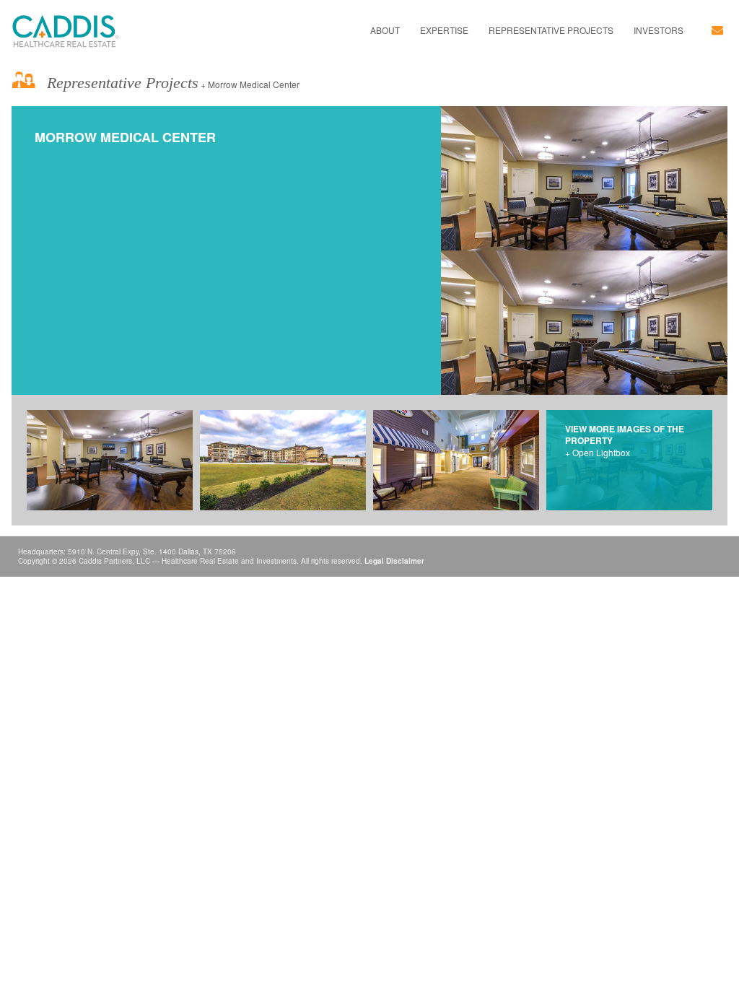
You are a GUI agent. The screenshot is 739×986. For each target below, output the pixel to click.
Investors (658, 30)
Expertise (444, 30)
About (385, 30)
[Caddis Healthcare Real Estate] (66, 31)
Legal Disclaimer (394, 561)
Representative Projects (551, 30)
